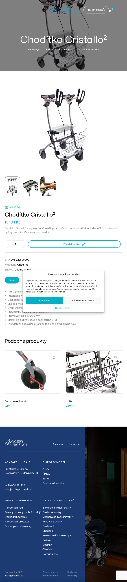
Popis (12, 280)
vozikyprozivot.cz (14, 575)
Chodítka (22, 264)
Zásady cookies (62, 308)
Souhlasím (44, 300)
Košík (69, 401)
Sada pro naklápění (16, 401)
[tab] (12, 280)
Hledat (104, 9)
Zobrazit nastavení (83, 300)
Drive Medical (23, 269)
